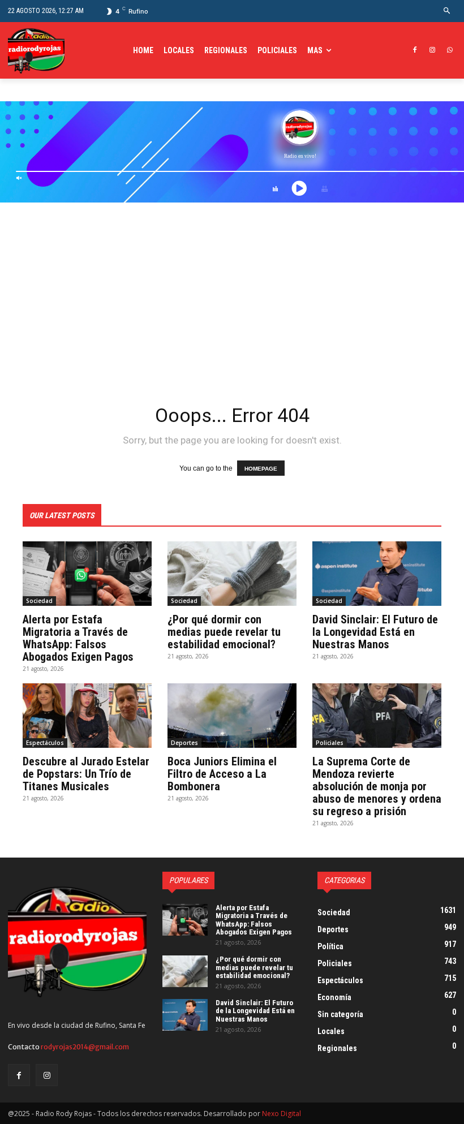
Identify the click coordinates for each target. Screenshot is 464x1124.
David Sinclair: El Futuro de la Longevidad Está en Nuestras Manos (375, 632)
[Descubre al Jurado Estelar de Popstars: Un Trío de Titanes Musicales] (87, 715)
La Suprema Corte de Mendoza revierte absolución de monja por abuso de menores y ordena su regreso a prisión (376, 786)
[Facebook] (415, 50)
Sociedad (39, 601)
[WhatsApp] (449, 50)
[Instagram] (432, 50)
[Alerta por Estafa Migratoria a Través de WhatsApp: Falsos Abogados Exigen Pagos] (87, 573)
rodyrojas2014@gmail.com (85, 1047)
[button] (447, 11)
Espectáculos (45, 743)
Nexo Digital (281, 1113)
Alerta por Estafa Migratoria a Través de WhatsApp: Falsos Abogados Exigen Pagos (78, 638)
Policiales (329, 743)
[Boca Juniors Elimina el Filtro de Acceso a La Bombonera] (232, 715)
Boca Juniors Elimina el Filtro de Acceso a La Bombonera (222, 774)
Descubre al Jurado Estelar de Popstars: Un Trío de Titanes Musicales (86, 774)
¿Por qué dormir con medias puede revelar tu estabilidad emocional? (224, 632)
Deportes (184, 743)
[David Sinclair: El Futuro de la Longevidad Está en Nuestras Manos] (376, 573)
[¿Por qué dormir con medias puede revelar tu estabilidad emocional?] (232, 573)
